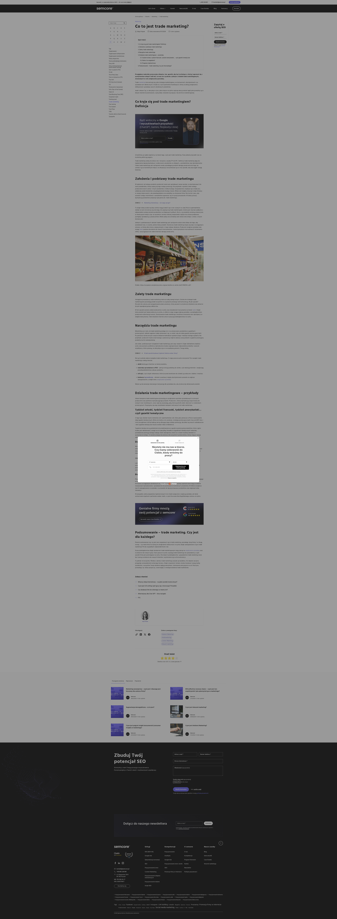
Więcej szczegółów (172, 478)
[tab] (157, 441)
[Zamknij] (198, 438)
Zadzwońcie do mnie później (181, 467)
